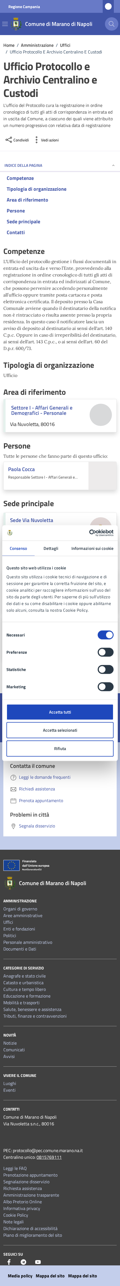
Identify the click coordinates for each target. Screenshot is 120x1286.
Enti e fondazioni (19, 928)
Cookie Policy (15, 1215)
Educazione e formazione (27, 996)
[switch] (106, 652)
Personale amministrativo (27, 942)
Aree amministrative (22, 915)
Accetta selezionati (60, 730)
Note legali (13, 1221)
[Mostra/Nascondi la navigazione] (5, 24)
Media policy (20, 1275)
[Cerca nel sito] (111, 24)
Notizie (10, 1043)
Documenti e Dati (19, 948)
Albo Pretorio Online (22, 1201)
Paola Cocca (21, 469)
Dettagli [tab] (51, 548)
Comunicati (14, 1049)
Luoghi (9, 1083)
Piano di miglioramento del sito (32, 1235)
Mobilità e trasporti (21, 1002)
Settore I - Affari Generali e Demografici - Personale (42, 410)
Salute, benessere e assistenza (32, 1009)
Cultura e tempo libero (24, 989)
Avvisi (9, 1056)
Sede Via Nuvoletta (31, 520)
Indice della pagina (23, 165)
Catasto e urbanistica (23, 982)
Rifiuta (60, 748)
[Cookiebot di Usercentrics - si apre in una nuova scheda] (89, 533)
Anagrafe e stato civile (24, 976)
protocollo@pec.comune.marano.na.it (48, 1150)
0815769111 (49, 1157)
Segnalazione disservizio (26, 1181)
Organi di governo (20, 908)
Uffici (8, 922)
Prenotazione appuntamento (30, 1175)
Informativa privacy (21, 1208)
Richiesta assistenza (22, 1188)
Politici (9, 935)
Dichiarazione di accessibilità (30, 1228)
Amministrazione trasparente (31, 1195)
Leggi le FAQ (15, 1168)
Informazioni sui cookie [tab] (92, 548)
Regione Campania (24, 6)
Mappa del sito (50, 1275)
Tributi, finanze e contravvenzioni (35, 1016)
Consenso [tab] (18, 548)
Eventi (9, 1090)
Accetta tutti (60, 712)
